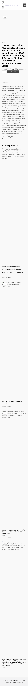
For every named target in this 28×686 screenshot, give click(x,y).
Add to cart (13, 71)
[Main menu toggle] (24, 5)
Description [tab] (5, 82)
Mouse (3, 42)
